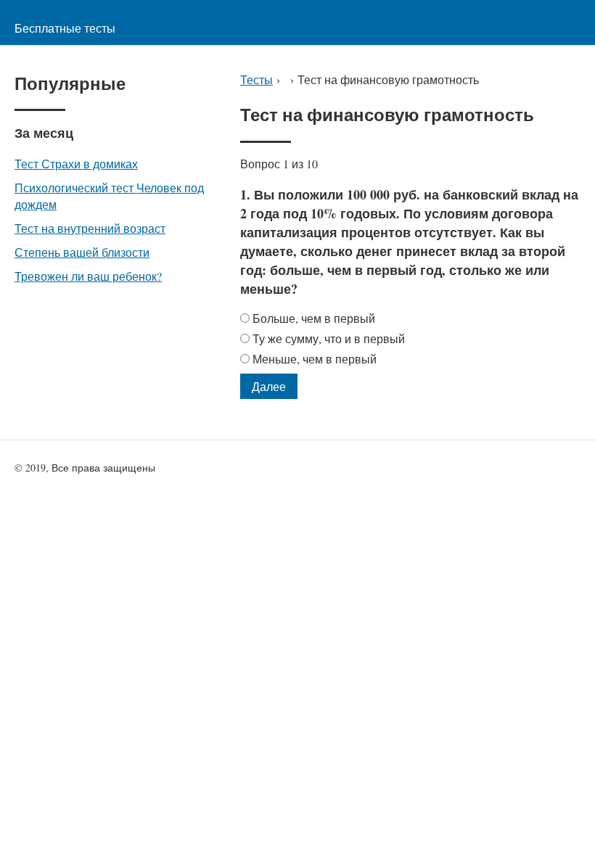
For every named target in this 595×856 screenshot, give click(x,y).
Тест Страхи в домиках (76, 163)
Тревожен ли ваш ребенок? (88, 276)
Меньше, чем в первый (315, 358)
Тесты (256, 79)
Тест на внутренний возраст (90, 228)
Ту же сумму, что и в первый (329, 338)
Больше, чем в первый (314, 318)
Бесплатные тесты (65, 28)
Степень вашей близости (82, 252)
